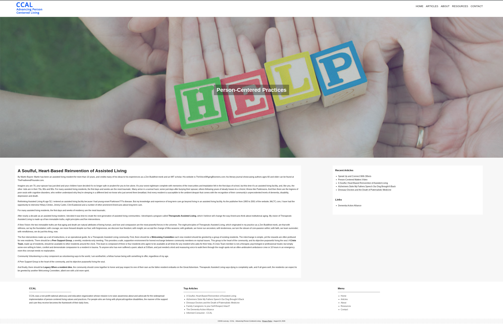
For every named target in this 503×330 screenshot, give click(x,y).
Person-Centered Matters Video (352, 179)
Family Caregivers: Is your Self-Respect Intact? (208, 306)
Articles (432, 6)
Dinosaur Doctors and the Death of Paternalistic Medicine (364, 190)
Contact (477, 6)
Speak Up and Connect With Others (354, 176)
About (445, 6)
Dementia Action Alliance (349, 205)
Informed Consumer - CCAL (199, 313)
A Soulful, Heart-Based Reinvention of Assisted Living (363, 183)
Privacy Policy (267, 321)
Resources (460, 6)
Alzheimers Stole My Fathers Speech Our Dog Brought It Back (367, 186)
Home (419, 6)
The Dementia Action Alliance (200, 309)
